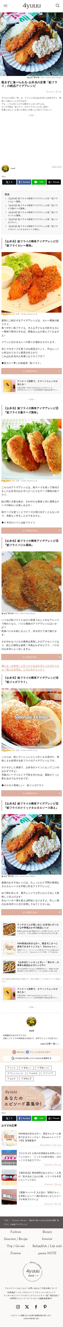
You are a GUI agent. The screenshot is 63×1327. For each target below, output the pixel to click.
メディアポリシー (25, 1292)
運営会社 (54, 1295)
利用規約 (11, 1292)
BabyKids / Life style (47, 1246)
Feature (16, 1253)
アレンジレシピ (16, 1073)
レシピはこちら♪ (30, 371)
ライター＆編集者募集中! (41, 1298)
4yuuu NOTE (47, 1253)
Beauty (47, 1232)
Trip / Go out (16, 1246)
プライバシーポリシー (44, 1292)
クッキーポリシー (11, 1295)
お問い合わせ (34, 1288)
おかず (13, 1079)
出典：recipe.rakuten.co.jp (26, 314)
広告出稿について (49, 1288)
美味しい (27, 1068)
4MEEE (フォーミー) (19, 1298)
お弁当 (34, 1073)
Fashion (15, 1232)
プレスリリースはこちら (15, 1288)
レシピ (13, 1068)
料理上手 (27, 1079)
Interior (47, 1239)
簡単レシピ (44, 1068)
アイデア (49, 1073)
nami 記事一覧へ (48, 1043)
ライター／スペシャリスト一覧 (34, 1295)
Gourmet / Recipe (16, 1239)
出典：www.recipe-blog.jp (50, 77)
